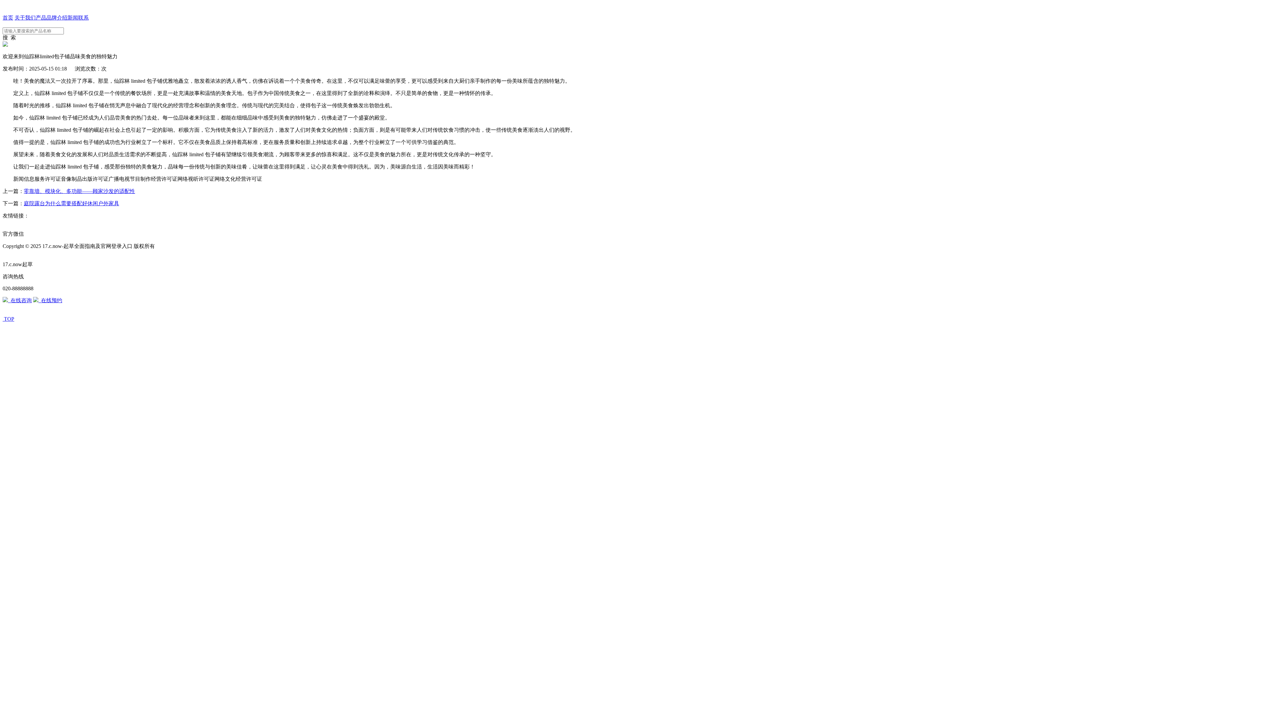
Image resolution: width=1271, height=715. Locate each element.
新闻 (73, 18)
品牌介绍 (57, 18)
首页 (8, 18)
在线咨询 (20, 300)
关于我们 (25, 18)
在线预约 (50, 300)
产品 (41, 18)
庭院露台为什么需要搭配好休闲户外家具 (71, 203)
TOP (9, 319)
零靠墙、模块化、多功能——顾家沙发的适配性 (79, 191)
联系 (83, 18)
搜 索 (9, 37)
